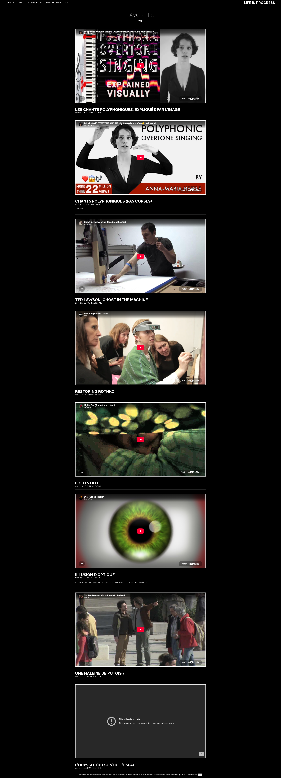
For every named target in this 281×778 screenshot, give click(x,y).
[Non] (278, 775)
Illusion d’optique (95, 574)
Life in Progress (259, 3)
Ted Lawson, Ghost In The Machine (111, 299)
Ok (200, 774)
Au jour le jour (14, 3)
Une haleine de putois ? (99, 673)
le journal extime (34, 3)
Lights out (87, 483)
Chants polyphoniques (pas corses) (113, 201)
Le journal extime (92, 113)
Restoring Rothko (94, 391)
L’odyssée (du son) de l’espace (106, 765)
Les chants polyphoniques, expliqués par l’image (127, 109)
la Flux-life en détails (55, 3)
